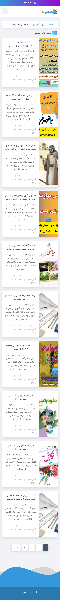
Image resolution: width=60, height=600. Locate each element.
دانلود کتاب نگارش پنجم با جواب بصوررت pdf (20, 447)
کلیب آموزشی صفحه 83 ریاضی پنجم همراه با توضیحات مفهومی (20, 497)
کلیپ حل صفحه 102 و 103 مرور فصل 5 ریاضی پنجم (20, 97)
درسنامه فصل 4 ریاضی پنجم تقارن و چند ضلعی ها (20, 297)
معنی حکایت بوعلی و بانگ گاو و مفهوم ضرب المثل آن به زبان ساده (20, 147)
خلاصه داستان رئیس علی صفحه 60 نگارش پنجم (20, 347)
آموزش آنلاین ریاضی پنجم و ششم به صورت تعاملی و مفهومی (20, 43)
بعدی (16, 547)
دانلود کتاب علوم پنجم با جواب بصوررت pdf (20, 397)
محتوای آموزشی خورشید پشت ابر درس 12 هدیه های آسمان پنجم (20, 197)
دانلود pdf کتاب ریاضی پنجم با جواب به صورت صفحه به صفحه (20, 247)
